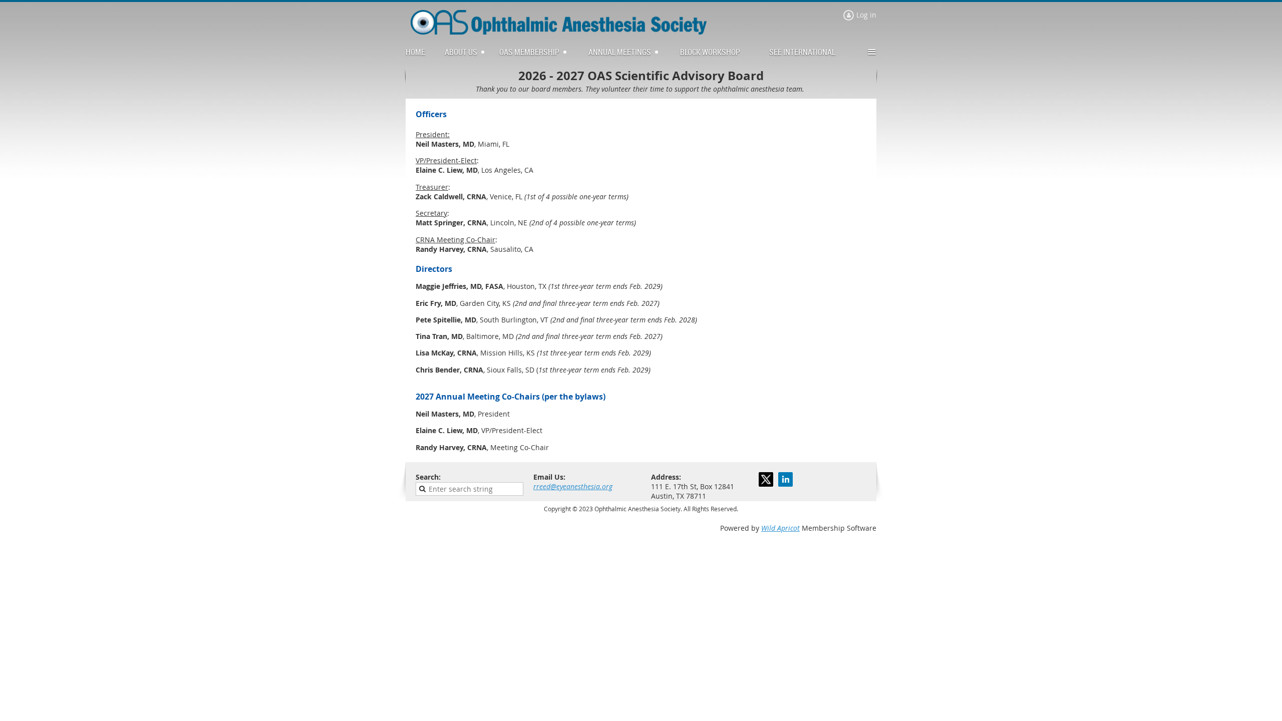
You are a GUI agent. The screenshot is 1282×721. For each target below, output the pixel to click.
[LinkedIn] (785, 479)
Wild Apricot (780, 528)
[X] (766, 479)
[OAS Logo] (559, 32)
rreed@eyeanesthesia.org (572, 486)
